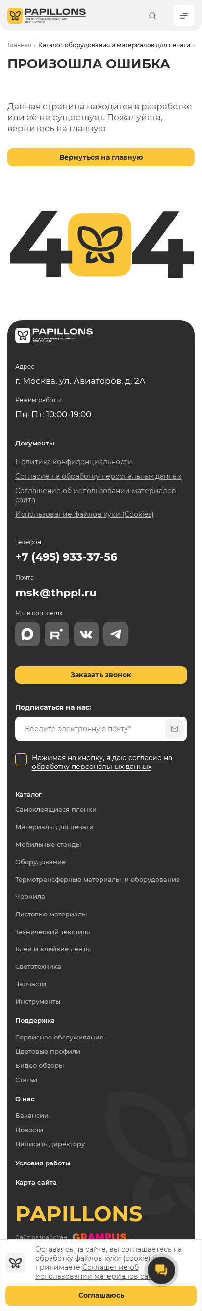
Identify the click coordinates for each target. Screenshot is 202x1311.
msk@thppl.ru (56, 592)
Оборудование (40, 862)
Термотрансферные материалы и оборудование (97, 879)
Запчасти (30, 984)
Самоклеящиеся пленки (56, 809)
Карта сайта (36, 1182)
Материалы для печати (54, 827)
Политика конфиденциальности (73, 461)
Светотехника (38, 966)
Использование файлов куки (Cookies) (84, 514)
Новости (29, 1130)
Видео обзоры (39, 1065)
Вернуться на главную (101, 157)
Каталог (28, 794)
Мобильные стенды (48, 844)
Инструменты (37, 1001)
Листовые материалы (51, 914)
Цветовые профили (47, 1051)
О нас (25, 1099)
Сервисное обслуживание (59, 1037)
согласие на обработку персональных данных (102, 762)
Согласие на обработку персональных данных (98, 476)
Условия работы (43, 1163)
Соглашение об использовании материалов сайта (97, 1272)
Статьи (26, 1080)
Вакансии (32, 1115)
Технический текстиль (52, 932)
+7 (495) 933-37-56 (66, 557)
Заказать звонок (101, 674)
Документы (34, 443)
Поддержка (35, 1020)
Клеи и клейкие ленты (53, 949)
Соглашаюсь (101, 1295)
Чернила (30, 896)
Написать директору (50, 1144)
